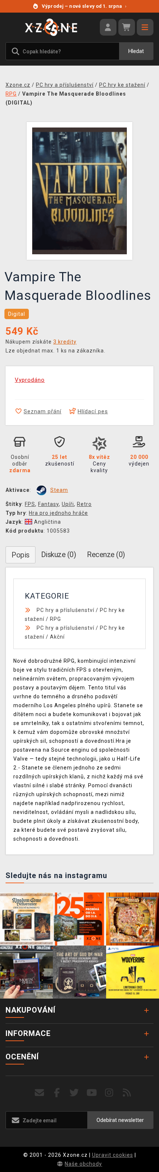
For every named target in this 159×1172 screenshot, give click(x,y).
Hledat (136, 51)
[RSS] (127, 1092)
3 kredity (65, 342)
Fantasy (48, 504)
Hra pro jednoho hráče (58, 513)
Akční (57, 637)
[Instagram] (109, 1092)
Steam (59, 490)
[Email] (39, 1092)
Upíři (68, 504)
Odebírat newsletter (120, 1120)
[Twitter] (74, 1092)
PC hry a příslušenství (65, 610)
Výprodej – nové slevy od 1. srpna (84, 6)
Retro (84, 504)
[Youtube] (92, 1092)
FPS (30, 504)
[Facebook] (57, 1092)
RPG (55, 619)
